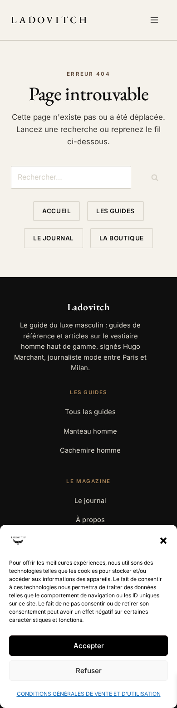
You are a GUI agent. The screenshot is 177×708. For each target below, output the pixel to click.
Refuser (89, 670)
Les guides (115, 211)
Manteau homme (90, 431)
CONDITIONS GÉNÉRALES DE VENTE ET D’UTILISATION (89, 693)
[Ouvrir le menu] (156, 20)
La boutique (121, 238)
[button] (163, 540)
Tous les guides (90, 412)
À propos (90, 520)
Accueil (56, 211)
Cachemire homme (90, 450)
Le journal (53, 238)
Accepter (89, 645)
